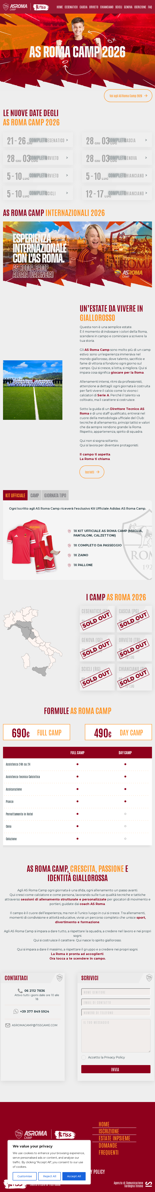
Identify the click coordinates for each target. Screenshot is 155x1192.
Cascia (129, 611)
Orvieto (129, 639)
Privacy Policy (114, 1057)
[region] (49, 1162)
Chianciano (132, 668)
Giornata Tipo (55, 495)
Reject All (49, 1176)
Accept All (74, 1176)
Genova (91, 639)
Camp (34, 495)
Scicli (90, 668)
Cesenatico (95, 611)
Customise (24, 1176)
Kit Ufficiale (15, 495)
